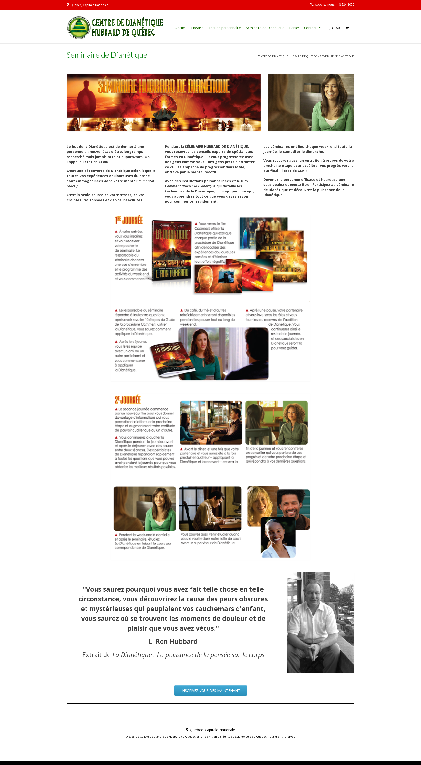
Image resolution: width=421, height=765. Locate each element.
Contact (310, 27)
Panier (294, 27)
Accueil (180, 27)
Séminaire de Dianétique (265, 27)
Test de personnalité (225, 27)
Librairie (197, 27)
